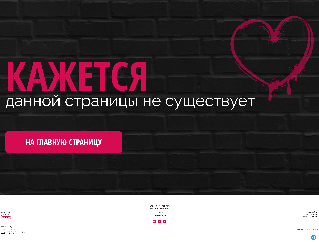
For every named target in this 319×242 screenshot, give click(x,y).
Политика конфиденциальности (308, 227)
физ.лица (315, 229)
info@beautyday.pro (159, 215)
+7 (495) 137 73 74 (159, 212)
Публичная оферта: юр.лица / (303, 229)
